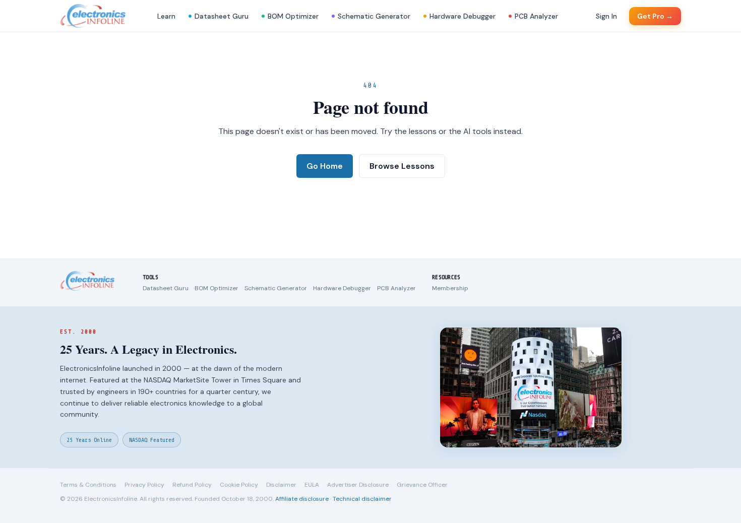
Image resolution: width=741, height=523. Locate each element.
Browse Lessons (402, 166)
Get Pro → (655, 16)
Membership (450, 288)
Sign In (606, 16)
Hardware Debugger (462, 16)
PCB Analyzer (536, 16)
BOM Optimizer (293, 16)
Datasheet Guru (222, 16)
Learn (166, 16)
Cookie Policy (239, 485)
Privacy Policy (144, 485)
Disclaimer (281, 485)
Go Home (324, 166)
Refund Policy (192, 485)
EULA (311, 485)
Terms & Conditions (88, 485)
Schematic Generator (374, 16)
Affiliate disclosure (302, 499)
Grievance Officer (422, 485)
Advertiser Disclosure (358, 485)
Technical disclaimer (362, 499)
